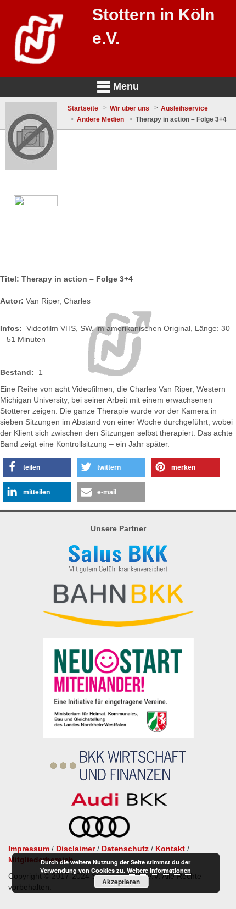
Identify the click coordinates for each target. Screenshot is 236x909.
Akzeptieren (121, 881)
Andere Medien (100, 119)
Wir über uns (129, 108)
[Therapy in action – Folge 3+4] (31, 136)
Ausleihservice (184, 108)
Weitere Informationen (159, 870)
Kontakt (170, 848)
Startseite (83, 108)
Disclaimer (75, 848)
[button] (37, 467)
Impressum (28, 848)
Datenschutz (125, 848)
